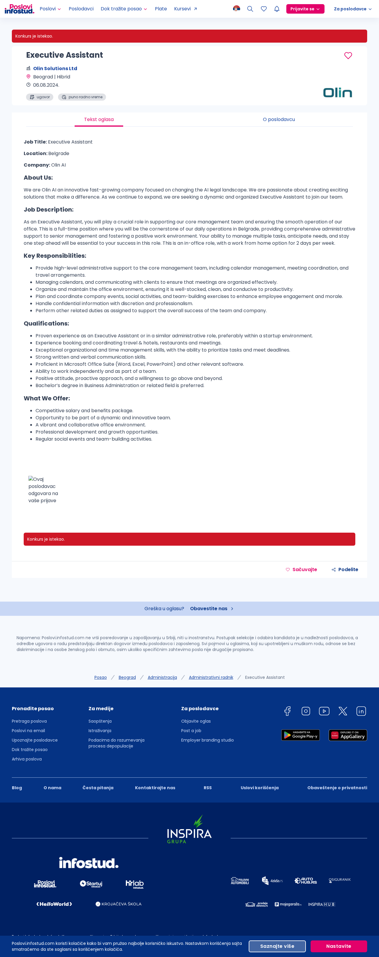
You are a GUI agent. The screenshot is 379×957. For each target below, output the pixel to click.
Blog (17, 788)
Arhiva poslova (27, 759)
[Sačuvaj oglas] (348, 55)
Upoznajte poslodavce (35, 740)
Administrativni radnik (211, 677)
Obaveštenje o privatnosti (337, 788)
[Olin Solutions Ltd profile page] (337, 86)
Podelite (348, 569)
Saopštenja (100, 721)
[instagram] (306, 712)
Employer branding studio (207, 740)
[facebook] (287, 712)
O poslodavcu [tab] (279, 119)
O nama (52, 788)
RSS (208, 788)
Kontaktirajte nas (155, 788)
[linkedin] (361, 712)
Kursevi (182, 8)
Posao (100, 677)
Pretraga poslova (29, 721)
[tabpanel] (189, 324)
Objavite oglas (196, 721)
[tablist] (189, 119)
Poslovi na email (28, 731)
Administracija (162, 677)
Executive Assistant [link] (265, 677)
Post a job (191, 731)
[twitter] (343, 712)
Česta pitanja (98, 788)
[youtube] (324, 712)
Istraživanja (100, 731)
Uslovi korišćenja (260, 788)
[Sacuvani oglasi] (263, 9)
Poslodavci (81, 8)
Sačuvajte (305, 569)
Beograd (127, 677)
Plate (161, 8)
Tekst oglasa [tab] (99, 119)
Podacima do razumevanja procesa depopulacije (116, 743)
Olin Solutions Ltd (55, 68)
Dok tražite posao (30, 750)
